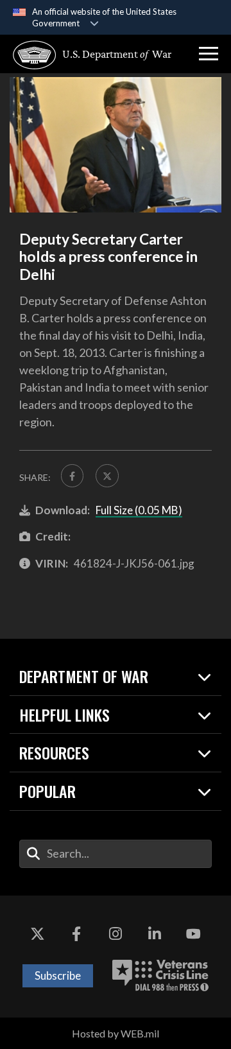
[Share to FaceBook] (72, 475)
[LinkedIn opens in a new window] (155, 934)
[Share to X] (107, 475)
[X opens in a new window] (37, 934)
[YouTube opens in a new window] (194, 934)
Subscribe (58, 975)
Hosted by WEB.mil (115, 1033)
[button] (208, 54)
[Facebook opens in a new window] (76, 934)
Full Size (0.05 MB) (139, 510)
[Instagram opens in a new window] (115, 934)
